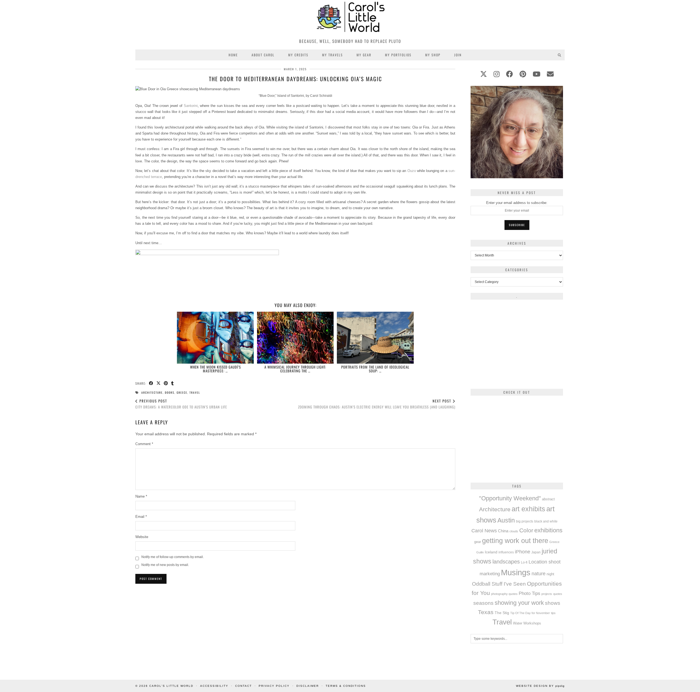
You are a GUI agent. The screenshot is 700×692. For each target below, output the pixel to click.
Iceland (491, 552)
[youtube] (536, 74)
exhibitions (548, 530)
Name (141, 496)
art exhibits (528, 509)
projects (546, 593)
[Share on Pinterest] (166, 383)
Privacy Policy (274, 685)
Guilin (480, 552)
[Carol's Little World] (350, 17)
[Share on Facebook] (151, 383)
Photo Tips (529, 593)
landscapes (506, 562)
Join (458, 54)
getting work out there (515, 540)
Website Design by (540, 685)
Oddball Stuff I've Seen (499, 584)
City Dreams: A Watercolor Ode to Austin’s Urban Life (181, 404)
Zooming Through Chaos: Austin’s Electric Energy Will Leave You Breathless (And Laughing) (376, 404)
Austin (506, 520)
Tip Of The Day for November (530, 613)
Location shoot (545, 562)
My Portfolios (398, 54)
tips (553, 613)
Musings (515, 572)
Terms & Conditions (346, 685)
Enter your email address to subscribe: (516, 203)
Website (141, 537)
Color (526, 530)
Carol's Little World (171, 685)
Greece (182, 392)
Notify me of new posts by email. (165, 565)
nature (539, 573)
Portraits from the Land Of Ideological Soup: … (375, 368)
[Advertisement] (295, 625)
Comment (144, 444)
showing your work (519, 602)
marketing (490, 573)
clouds (513, 531)
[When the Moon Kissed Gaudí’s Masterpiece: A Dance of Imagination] (215, 337)
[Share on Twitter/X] (158, 383)
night (550, 574)
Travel (194, 392)
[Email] (550, 74)
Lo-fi (524, 562)
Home (233, 54)
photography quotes (504, 593)
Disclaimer (307, 685)
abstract (548, 499)
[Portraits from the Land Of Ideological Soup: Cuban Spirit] (375, 337)
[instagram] (497, 74)
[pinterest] (523, 74)
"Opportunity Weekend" (510, 498)
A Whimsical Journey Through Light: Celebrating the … (295, 368)
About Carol (263, 54)
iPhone (522, 551)
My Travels (332, 54)
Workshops (532, 623)
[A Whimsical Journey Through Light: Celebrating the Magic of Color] (295, 337)
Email (141, 517)
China (503, 531)
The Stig (502, 613)
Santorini (191, 106)
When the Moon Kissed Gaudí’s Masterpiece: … (215, 368)
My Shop (433, 54)
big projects (524, 521)
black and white (546, 521)
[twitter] (483, 74)
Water (517, 623)
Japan (536, 552)
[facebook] (509, 74)
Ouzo (411, 171)
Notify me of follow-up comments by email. (172, 557)
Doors (169, 392)
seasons (483, 603)
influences (506, 552)
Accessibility (214, 685)
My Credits (298, 54)
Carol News (484, 530)
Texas (486, 612)
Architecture (152, 392)
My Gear (364, 54)
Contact (243, 685)
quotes (557, 593)
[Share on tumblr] (173, 383)
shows (552, 603)
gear (477, 542)
